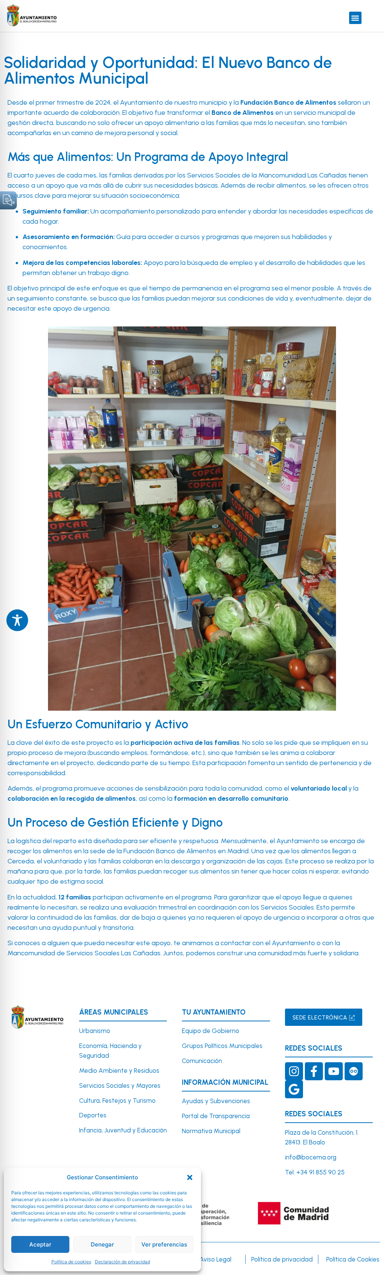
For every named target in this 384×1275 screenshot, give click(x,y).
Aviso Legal (215, 1259)
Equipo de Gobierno (210, 1030)
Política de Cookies (353, 1259)
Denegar (102, 1244)
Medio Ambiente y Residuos (119, 1070)
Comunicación (202, 1061)
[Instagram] (294, 1071)
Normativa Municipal (211, 1131)
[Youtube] (334, 1071)
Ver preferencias (164, 1244)
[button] (190, 1177)
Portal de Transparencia (216, 1116)
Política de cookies (71, 1261)
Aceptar (40, 1244)
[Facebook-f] (314, 1071)
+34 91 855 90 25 (320, 1172)
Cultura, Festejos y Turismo (117, 1100)
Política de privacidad (282, 1259)
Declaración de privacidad (122, 1261)
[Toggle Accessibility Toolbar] (17, 620)
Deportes (92, 1115)
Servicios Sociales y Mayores (119, 1085)
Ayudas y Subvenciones (216, 1101)
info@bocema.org (310, 1157)
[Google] (294, 1089)
